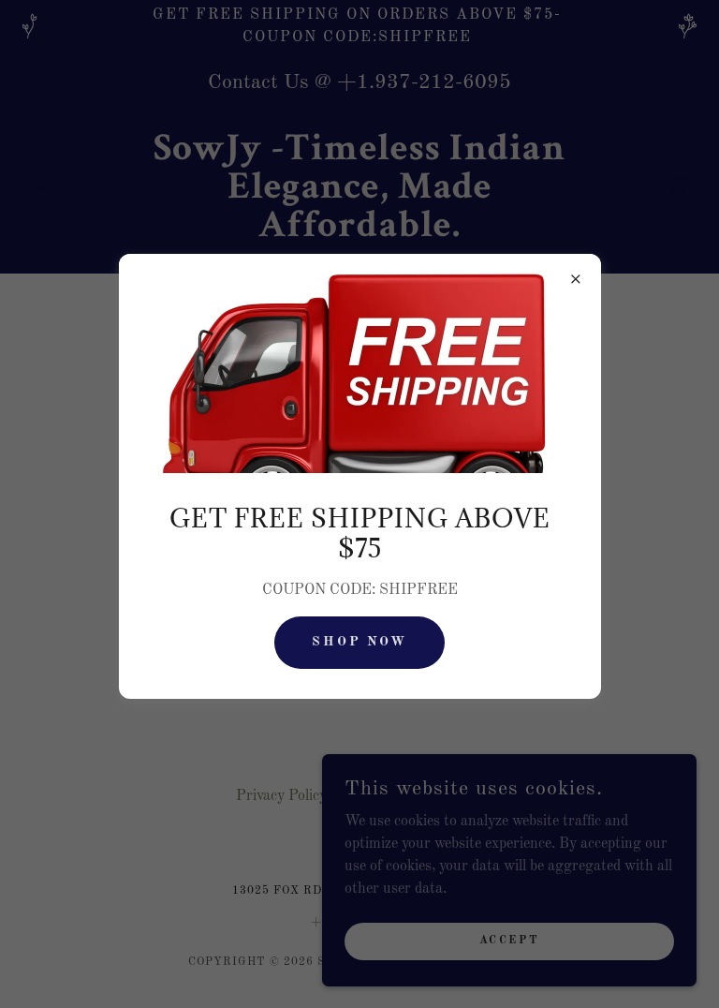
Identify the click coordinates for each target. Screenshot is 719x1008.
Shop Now (360, 641)
